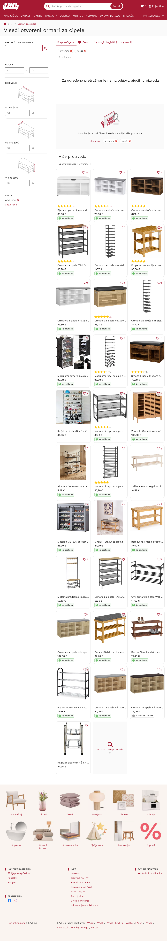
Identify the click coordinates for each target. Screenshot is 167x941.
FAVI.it (139, 923)
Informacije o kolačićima (85, 905)
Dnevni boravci (110, 15)
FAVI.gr (85, 927)
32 (123, 172)
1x (73, 261)
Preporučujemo (66, 42)
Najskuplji (126, 42)
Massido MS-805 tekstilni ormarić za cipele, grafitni (87, 541)
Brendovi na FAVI (80, 882)
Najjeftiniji (112, 42)
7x (147, 206)
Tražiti (116, 6)
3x (147, 261)
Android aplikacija (152, 873)
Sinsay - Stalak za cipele (108, 541)
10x (110, 206)
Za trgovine (77, 896)
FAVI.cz (90, 923)
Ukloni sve (95, 141)
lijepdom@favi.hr (20, 873)
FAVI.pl (110, 923)
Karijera (12, 882)
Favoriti (87, 42)
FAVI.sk (100, 923)
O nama (75, 873)
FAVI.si (94, 927)
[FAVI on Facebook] (9, 900)
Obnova (65, 15)
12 (161, 338)
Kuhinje (78, 15)
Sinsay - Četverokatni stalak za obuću (79, 486)
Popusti (150, 845)
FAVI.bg (75, 927)
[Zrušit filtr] (18, 199)
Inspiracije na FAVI (81, 887)
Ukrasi (25, 15)
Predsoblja (124, 845)
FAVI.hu (129, 923)
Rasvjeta (51, 15)
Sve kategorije (151, 16)
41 (87, 172)
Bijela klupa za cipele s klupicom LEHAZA (81, 210)
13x (73, 206)
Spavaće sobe (132, 15)
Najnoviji (99, 42)
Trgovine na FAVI (80, 878)
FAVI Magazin (78, 891)
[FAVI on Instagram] (15, 900)
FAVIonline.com (16, 923)
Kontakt (12, 878)
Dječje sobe (97, 845)
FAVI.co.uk (63, 927)
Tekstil (37, 15)
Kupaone (91, 15)
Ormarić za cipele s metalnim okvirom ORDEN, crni (123, 265)
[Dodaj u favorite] (123, 228)
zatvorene (11, 204)
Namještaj (11, 15)
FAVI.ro (119, 923)
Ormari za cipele (27, 24)
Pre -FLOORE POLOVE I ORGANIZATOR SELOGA (85, 707)
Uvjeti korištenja (80, 900)
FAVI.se (148, 923)
